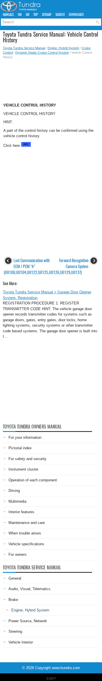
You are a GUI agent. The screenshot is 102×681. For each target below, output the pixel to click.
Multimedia (17, 501)
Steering (15, 631)
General (14, 578)
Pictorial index (20, 448)
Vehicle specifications (26, 544)
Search (60, 14)
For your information (24, 437)
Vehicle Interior (20, 642)
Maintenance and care (26, 523)
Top (35, 14)
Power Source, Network (27, 621)
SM (27, 14)
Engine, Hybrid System (63, 48)
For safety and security (27, 459)
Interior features (21, 512)
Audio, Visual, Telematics (29, 589)
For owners (17, 554)
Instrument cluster (23, 469)
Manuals (8, 14)
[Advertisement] (51, 79)
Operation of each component (32, 480)
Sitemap (46, 14)
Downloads (76, 14)
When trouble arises (24, 533)
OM (20, 14)
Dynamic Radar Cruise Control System (42, 52)
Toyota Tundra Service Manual (24, 48)
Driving (14, 490)
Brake (13, 600)
